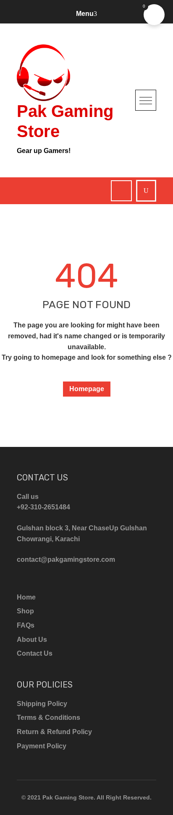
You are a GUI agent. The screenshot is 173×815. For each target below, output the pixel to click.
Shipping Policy (42, 703)
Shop (25, 611)
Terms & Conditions (48, 717)
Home (26, 597)
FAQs (25, 625)
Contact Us (34, 653)
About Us (32, 639)
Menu (85, 13)
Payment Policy (41, 746)
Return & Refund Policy (54, 731)
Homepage (86, 388)
